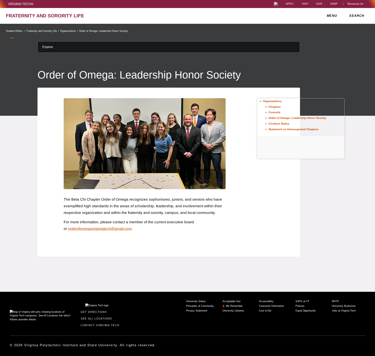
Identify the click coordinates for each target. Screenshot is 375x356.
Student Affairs (15, 30)
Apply (290, 4)
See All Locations (97, 318)
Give (319, 4)
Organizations (69, 30)
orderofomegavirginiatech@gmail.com (100, 229)
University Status (196, 301)
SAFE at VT (302, 301)
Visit (305, 4)
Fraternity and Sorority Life (43, 30)
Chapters (275, 106)
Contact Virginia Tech (101, 325)
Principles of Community (200, 305)
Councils (274, 112)
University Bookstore (343, 305)
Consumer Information (271, 305)
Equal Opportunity (306, 310)
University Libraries (233, 310)
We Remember (234, 305)
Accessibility (266, 301)
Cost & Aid (265, 310)
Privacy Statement (196, 310)
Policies (300, 305)
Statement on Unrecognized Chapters (294, 129)
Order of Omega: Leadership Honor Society (103, 30)
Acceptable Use (231, 301)
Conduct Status (279, 123)
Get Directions (95, 312)
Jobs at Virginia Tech (344, 310)
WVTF (335, 301)
